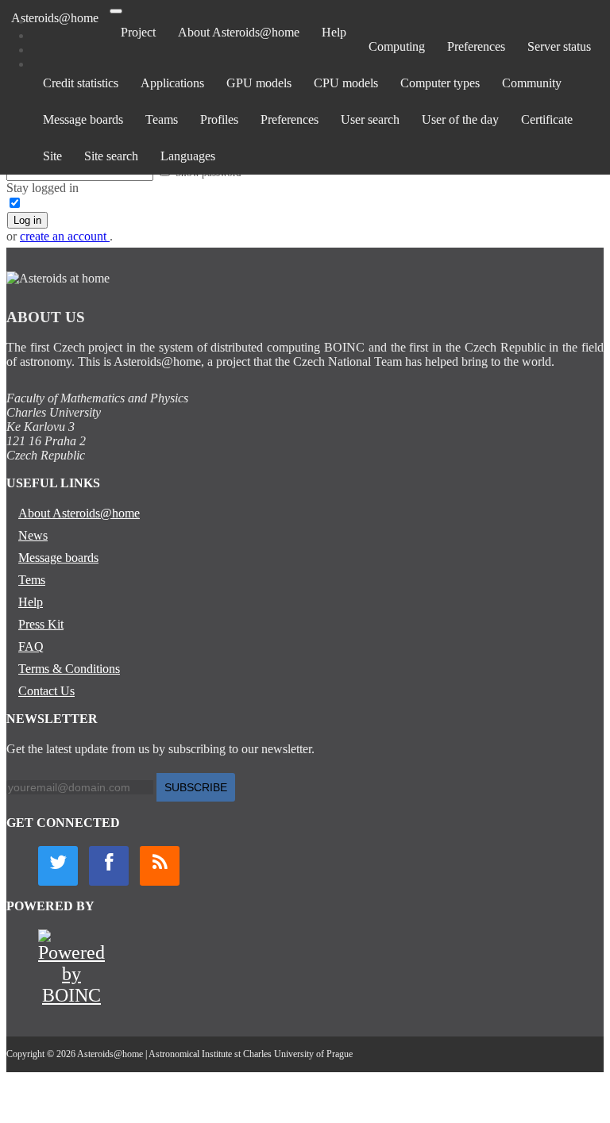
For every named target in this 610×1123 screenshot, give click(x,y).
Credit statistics (80, 83)
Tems (31, 579)
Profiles (219, 119)
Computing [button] (397, 46)
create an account (65, 236)
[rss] (160, 866)
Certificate (547, 119)
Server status (559, 46)
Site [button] (52, 156)
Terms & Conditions (69, 668)
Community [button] (532, 83)
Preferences (476, 46)
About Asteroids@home (238, 32)
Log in (27, 220)
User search (370, 119)
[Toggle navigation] (116, 11)
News (33, 535)
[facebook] (109, 866)
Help (334, 32)
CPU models (346, 83)
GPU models (258, 83)
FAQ (31, 646)
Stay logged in (42, 187)
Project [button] (138, 32)
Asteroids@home (54, 18)
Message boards (83, 119)
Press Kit (41, 624)
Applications (172, 83)
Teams (161, 119)
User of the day (460, 119)
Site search (111, 156)
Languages (187, 156)
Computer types (440, 83)
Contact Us (46, 691)
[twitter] (58, 866)
